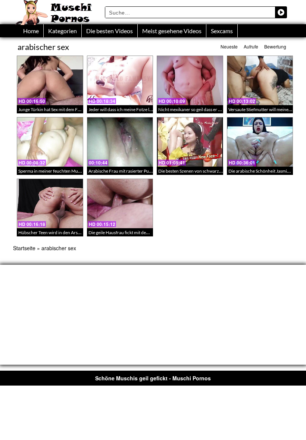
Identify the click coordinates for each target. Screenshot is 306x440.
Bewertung (275, 46)
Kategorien (62, 30)
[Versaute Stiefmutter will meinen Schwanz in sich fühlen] (260, 80)
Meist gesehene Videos (172, 30)
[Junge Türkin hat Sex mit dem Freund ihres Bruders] (50, 80)
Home (31, 30)
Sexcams (222, 30)
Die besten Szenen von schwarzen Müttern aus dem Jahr (212, 171)
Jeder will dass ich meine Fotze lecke (123, 109)
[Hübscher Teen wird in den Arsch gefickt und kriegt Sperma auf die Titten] (50, 203)
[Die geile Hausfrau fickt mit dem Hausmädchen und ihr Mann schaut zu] (120, 203)
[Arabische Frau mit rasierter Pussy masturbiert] (120, 142)
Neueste (229, 46)
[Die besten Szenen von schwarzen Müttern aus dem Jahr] (190, 142)
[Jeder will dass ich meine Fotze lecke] (120, 80)
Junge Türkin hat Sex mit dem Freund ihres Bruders (67, 109)
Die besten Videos (109, 30)
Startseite (24, 248)
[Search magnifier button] (281, 12)
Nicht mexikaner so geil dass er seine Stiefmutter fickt (209, 109)
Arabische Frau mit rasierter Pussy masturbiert (133, 171)
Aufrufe (251, 46)
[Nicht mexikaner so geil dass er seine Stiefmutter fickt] (190, 80)
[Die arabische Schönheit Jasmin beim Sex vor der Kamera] (260, 142)
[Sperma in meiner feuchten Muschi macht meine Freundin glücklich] (50, 142)
